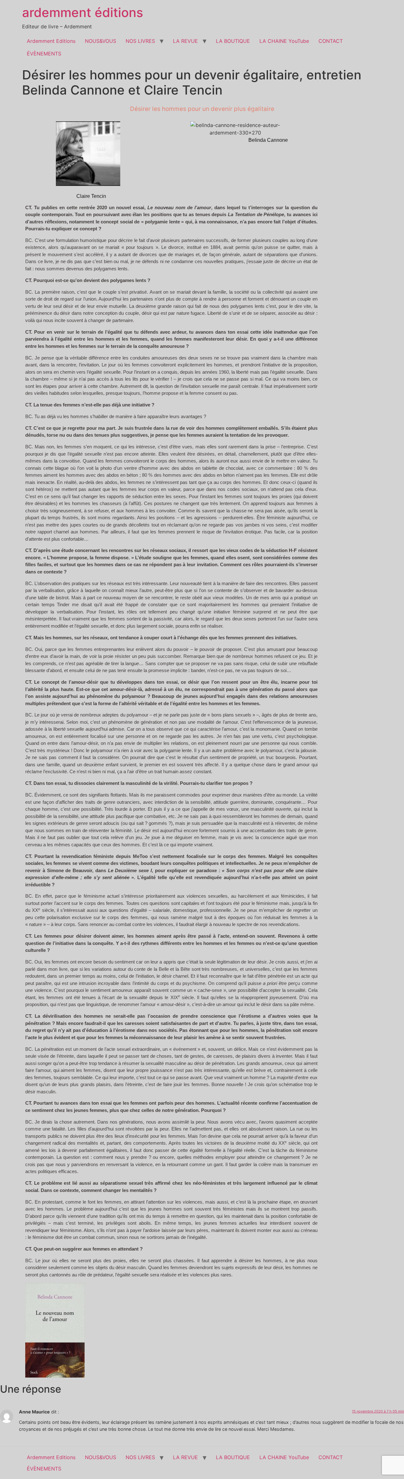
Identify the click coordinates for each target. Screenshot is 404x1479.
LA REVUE (185, 41)
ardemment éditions (82, 12)
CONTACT (330, 41)
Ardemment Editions (51, 41)
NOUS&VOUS (100, 41)
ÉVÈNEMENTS (44, 53)
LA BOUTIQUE (233, 41)
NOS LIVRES (140, 41)
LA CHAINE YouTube (284, 41)
